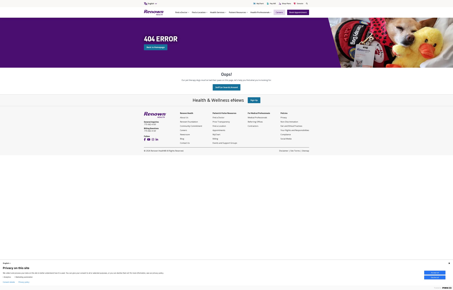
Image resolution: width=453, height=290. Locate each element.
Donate (300, 3)
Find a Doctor (181, 12)
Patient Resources (237, 12)
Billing (215, 138)
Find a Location (199, 12)
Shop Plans (286, 3)
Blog (182, 138)
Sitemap (305, 150)
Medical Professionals (257, 117)
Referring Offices (255, 121)
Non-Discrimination (289, 121)
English (6, 263)
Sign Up (254, 100)
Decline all (435, 277)
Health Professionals (260, 12)
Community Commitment (191, 126)
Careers (279, 12)
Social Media (286, 138)
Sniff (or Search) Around (226, 87)
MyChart (260, 3)
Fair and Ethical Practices (291, 126)
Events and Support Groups (225, 143)
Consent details (9, 282)
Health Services (217, 12)
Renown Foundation (189, 121)
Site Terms (295, 150)
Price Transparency (221, 121)
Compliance (286, 134)
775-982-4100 (150, 124)
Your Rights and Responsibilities (295, 130)
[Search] (307, 3)
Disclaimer (283, 150)
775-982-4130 (150, 131)
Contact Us (185, 143)
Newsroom (185, 134)
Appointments (219, 130)
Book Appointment (298, 12)
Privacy (284, 117)
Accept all (435, 273)
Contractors (253, 126)
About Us (184, 117)
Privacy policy (24, 282)
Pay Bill (273, 3)
